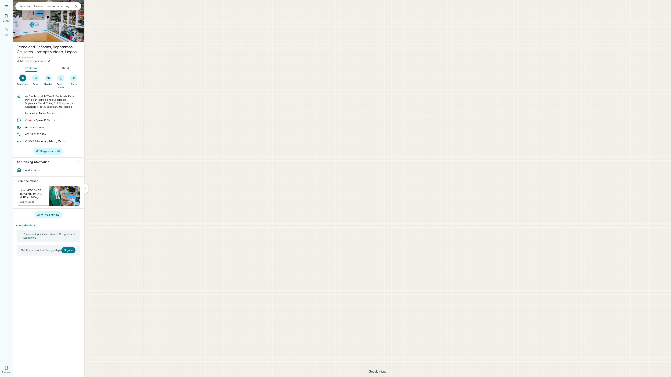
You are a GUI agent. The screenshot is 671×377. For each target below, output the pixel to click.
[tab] (30, 68)
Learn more (29, 237)
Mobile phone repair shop (31, 61)
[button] (48, 120)
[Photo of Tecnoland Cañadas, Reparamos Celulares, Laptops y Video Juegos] (48, 21)
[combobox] (41, 6)
